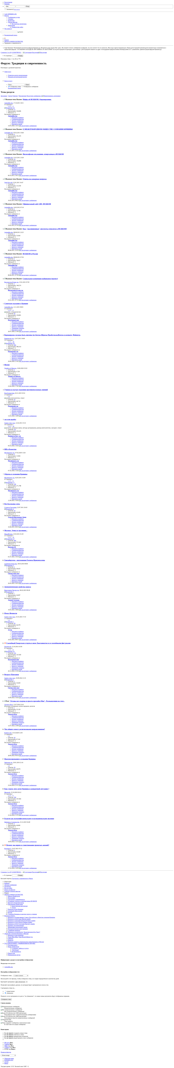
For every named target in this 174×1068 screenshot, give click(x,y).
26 (14, 399)
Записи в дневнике (17, 122)
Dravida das (7, 646)
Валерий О (7, 848)
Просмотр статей (17, 124)
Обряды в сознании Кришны (15, 474)
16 (13, 426)
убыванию (9, 993)
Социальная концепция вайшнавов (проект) (40, 279)
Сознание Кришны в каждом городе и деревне (22, 914)
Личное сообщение (17, 121)
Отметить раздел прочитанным (17, 75)
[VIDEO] (7, 1047)
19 (14, 159)
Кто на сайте (8, 888)
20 (14, 767)
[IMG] (6, 1046)
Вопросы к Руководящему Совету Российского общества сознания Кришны (31, 917)
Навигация (11, 25)
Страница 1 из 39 (6, 52)
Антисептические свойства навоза (17, 587)
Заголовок (4, 96)
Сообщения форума (18, 119)
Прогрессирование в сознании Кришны (20, 759)
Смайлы (6, 1044)
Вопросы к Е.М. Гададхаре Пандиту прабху (21, 924)
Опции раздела (7, 71)
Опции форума (12, 22)
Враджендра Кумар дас (11, 282)
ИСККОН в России (30, 254)
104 (15, 797)
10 (19, 52)
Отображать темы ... (7, 975)
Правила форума (6, 1052)
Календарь (11, 20)
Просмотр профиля (17, 117)
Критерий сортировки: (8, 982)
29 (14, 623)
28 (14, 737)
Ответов (15, 96)
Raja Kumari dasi (9, 393)
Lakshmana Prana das (10, 564)
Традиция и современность (16, 899)
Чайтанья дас (8, 762)
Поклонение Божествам (15, 904)
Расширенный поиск (10, 35)
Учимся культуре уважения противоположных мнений (26, 390)
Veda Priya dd (8, 182)
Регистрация (8, 2)
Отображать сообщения (30, 86)
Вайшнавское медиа (14, 955)
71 (14, 109)
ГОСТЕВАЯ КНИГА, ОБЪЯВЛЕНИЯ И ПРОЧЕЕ (19, 943)
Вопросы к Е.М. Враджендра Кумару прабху (21, 920)
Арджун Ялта (8, 704)
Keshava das (8, 733)
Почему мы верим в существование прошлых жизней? (27, 845)
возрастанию (10, 991)
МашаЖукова (8, 534)
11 (20, 52)
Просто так (11, 953)
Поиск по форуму (9, 889)
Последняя (35, 52)
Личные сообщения (10, 885)
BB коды (7, 1042)
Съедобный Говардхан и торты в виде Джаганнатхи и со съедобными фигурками (38, 643)
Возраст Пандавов (11, 674)
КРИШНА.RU (8, 1060)
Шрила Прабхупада (14, 896)
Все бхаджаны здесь (12, 504)
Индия (7, 365)
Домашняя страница (18, 328)
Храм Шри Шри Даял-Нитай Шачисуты (20, 937)
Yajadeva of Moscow (10, 368)
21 (13, 537)
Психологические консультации (18, 929)
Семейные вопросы (14, 930)
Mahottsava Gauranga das (11, 822)
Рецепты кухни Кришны (15, 909)
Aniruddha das (8, 103)
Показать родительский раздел (17, 77)
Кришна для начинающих (16, 925)
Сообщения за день (14, 17)
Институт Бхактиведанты (16, 903)
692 (15, 345)
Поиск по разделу (8, 80)
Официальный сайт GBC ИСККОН (37, 204)
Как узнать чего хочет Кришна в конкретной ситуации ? (26, 789)
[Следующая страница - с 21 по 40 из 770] (27, 52)
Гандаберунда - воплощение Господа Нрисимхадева (24, 560)
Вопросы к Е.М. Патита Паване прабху (20, 922)
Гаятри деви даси (9, 423)
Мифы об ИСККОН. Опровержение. (37, 99)
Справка (10, 19)
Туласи (14, 907)
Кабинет (7, 883)
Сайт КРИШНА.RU (10, 14)
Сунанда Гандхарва (10, 507)
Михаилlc (7, 792)
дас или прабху (10, 419)
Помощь (7, 4)
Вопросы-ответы (9, 916)
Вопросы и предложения (15, 935)
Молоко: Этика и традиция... (15, 530)
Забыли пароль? (17, 9)
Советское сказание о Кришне (16, 303)
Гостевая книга (12, 945)
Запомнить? (10, 9)
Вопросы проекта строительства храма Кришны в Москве (26, 942)
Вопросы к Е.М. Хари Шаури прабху (19, 919)
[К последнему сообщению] (28, 126)
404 (15, 540)
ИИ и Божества (10, 449)
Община (10, 938)
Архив (6, 1061)
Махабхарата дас (9, 452)
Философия (11, 898)
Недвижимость (16, 951)
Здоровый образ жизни (15, 911)
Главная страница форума (12, 891)
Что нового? (8, 28)
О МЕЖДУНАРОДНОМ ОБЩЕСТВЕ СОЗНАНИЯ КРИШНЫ (48, 129)
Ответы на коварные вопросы (35, 179)
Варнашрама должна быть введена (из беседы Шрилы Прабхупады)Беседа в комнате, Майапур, (42, 335)
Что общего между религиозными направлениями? (24, 729)
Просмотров (22, 96)
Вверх (31, 878)
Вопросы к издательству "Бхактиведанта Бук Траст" (24, 932)
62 (14, 313)
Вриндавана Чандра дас (11, 590)
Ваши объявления (13, 946)
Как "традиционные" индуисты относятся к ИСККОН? (45, 229)
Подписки (7, 886)
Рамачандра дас (9, 338)
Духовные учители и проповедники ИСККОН (22, 901)
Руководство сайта (17, 27)
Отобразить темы (15, 86)
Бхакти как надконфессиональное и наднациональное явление (29, 819)
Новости (10, 940)
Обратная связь (9, 1058)
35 (13, 342)
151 (15, 653)
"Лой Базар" (15, 950)
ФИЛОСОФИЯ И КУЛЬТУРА (13, 41)
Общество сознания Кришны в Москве (16, 933)
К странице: (8, 55)
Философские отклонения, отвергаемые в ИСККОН (43, 154)
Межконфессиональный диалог (17, 927)
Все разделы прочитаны (19, 24)
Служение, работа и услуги (20, 948)
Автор (10, 96)
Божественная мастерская (19, 906)
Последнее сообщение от (34, 96)
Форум (6, 15)
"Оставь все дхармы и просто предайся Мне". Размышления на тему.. (37, 701)
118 (15, 484)
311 (15, 429)
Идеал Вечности (10, 613)
